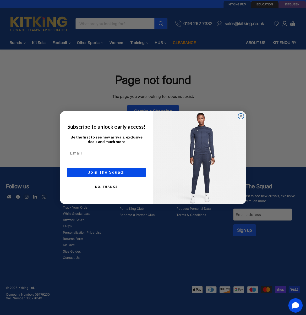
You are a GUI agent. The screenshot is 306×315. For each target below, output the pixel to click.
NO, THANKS (106, 186)
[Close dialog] (241, 116)
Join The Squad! (106, 172)
